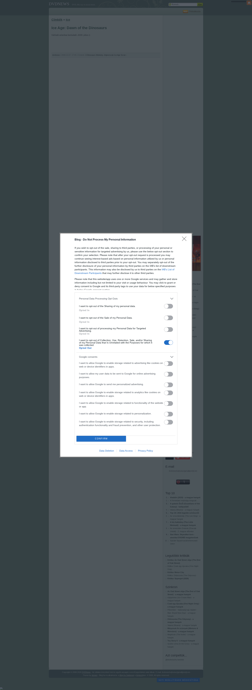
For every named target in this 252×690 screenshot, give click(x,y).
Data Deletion (106, 450)
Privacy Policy (145, 450)
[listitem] (126, 298)
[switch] (168, 306)
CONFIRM (101, 438)
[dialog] (126, 345)
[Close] (185, 240)
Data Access (126, 450)
